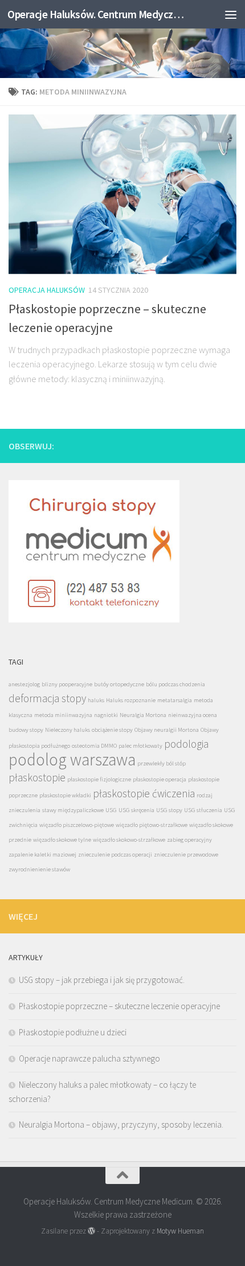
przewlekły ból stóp (161, 763)
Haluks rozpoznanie (131, 700)
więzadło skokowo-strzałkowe (129, 839)
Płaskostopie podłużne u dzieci (72, 1032)
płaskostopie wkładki (65, 795)
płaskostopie (37, 777)
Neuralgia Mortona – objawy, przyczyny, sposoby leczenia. (121, 1124)
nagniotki (106, 715)
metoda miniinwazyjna (63, 715)
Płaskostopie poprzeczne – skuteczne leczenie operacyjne (119, 1006)
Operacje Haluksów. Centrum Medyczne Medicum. (95, 14)
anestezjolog (24, 684)
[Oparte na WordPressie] (91, 1231)
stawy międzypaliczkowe (73, 810)
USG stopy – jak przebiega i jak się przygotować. (102, 979)
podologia (186, 744)
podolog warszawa (72, 759)
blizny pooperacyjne (67, 684)
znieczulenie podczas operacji (115, 854)
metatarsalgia (174, 700)
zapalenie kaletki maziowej (42, 854)
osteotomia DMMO (94, 745)
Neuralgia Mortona (143, 715)
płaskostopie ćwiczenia (144, 793)
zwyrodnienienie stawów (39, 869)
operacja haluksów (47, 290)
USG (111, 810)
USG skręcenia (136, 810)
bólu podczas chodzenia (175, 684)
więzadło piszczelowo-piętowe (76, 825)
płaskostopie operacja (159, 779)
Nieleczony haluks (67, 730)
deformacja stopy (47, 698)
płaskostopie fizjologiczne (99, 779)
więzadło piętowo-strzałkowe (151, 825)
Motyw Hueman (180, 1231)
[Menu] (231, 14)
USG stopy (169, 810)
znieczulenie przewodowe (186, 854)
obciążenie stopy (112, 730)
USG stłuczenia (203, 810)
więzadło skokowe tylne (62, 839)
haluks (96, 700)
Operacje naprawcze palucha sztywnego (89, 1058)
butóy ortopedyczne (119, 684)
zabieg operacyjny (189, 839)
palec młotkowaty (140, 745)
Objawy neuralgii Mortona (166, 730)
